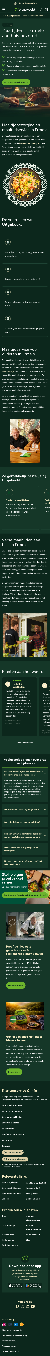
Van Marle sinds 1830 (36, 1183)
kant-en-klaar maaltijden (29, 143)
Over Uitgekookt (10, 1182)
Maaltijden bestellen (11, 1193)
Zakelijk (5, 1199)
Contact (6, 1146)
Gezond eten (8, 1234)
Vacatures (7, 1140)
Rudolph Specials (10, 1245)
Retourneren (8, 1128)
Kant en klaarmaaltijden (33, 1227)
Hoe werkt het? (33, 1188)
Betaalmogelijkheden (12, 1117)
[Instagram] (22, 1306)
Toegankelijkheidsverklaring (14, 1335)
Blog (28, 1240)
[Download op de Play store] (33, 1286)
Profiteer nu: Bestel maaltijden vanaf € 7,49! (25, 895)
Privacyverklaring (9, 1346)
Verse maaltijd (33, 1234)
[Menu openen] (3, 9)
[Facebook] (17, 1306)
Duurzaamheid (33, 1199)
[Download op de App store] (15, 1286)
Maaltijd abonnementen (33, 1218)
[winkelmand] (46, 9)
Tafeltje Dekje (8, 371)
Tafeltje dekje (8, 1225)
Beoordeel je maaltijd (12, 1105)
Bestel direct (14, 1072)
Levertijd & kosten (10, 1122)
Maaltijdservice (13, 15)
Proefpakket (32, 1193)
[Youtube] (33, 1306)
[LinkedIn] (28, 1306)
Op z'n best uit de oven (13, 1134)
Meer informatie (15, 985)
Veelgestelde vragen (12, 1111)
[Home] (25, 9)
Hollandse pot (8, 1240)
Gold (4, 1216)
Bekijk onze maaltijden (14, 82)
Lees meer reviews (25, 742)
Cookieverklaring (9, 1340)
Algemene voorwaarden (12, 1330)
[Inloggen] (41, 9)
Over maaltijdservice (12, 1188)
